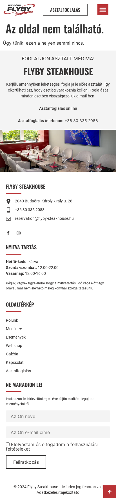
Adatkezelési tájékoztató (58, 492)
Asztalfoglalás (18, 371)
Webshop (14, 345)
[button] (102, 9)
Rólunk (12, 320)
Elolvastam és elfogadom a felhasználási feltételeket (52, 447)
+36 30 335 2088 (80, 120)
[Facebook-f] (10, 233)
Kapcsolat (15, 362)
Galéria (12, 354)
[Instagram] (20, 233)
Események (16, 337)
